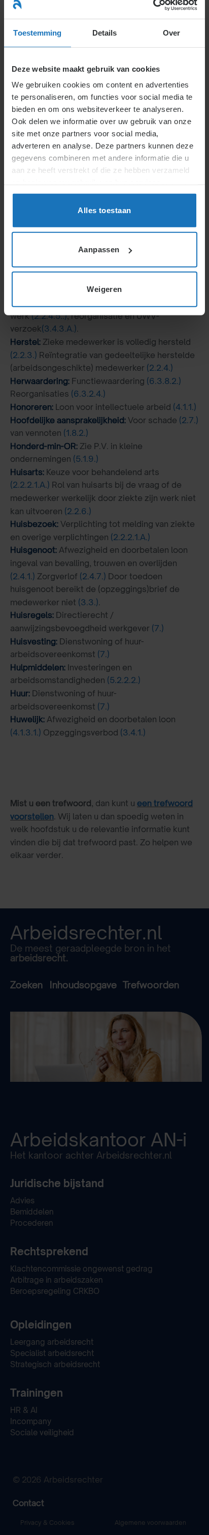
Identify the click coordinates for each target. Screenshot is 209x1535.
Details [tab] (104, 32)
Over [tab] (171, 32)
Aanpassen (99, 249)
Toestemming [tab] (37, 32)
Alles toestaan (104, 209)
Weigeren (104, 288)
